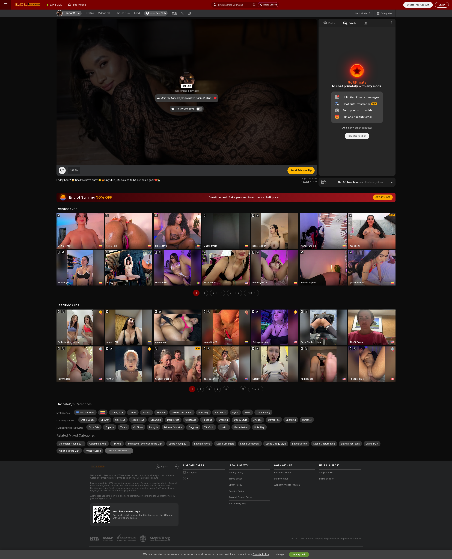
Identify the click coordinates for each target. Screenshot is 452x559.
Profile (90, 13)
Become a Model (282, 472)
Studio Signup (281, 479)
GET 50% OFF (382, 197)
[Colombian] (103, 412)
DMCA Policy (235, 485)
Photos (123, 13)
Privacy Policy (236, 472)
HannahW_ (64, 404)
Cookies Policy (236, 491)
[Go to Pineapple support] (143, 538)
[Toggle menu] (5, 5)
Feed (137, 13)
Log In (442, 5)
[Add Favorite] (62, 170)
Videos (104, 13)
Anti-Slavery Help (237, 503)
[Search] (254, 4)
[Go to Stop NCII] (160, 539)
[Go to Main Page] (27, 5)
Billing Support (326, 479)
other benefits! (363, 127)
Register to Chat (357, 136)
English (164, 466)
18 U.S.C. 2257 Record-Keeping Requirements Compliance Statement (326, 538)
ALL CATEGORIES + (119, 450)
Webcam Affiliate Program (287, 485)
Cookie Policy (261, 554)
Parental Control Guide (240, 497)
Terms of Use (235, 479)
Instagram (192, 472)
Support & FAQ (326, 472)
